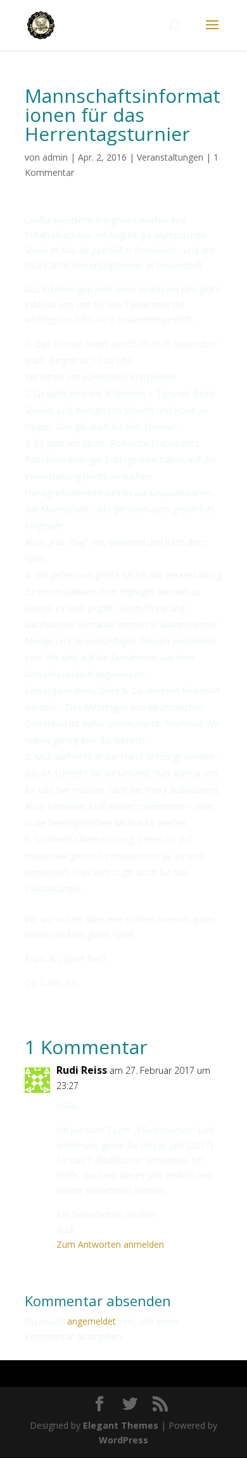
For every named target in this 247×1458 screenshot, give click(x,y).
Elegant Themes (120, 1425)
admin (55, 157)
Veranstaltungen (170, 157)
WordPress (123, 1440)
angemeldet (91, 1321)
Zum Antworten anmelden (110, 1244)
